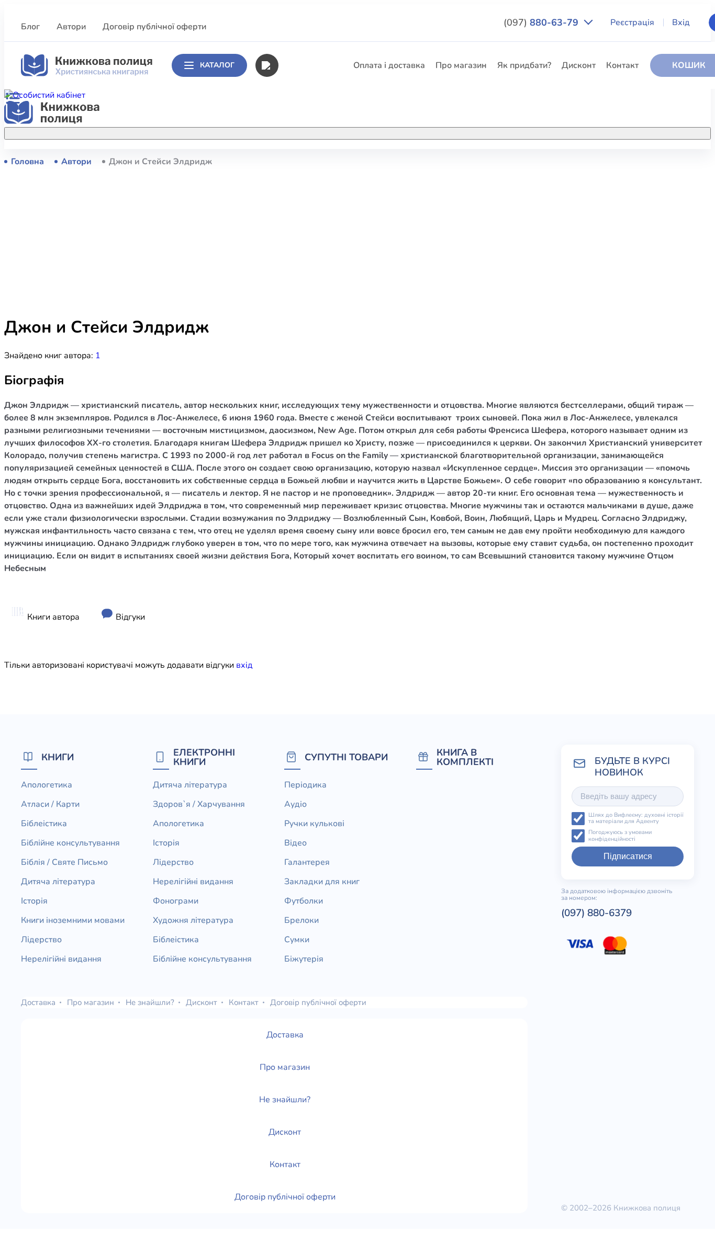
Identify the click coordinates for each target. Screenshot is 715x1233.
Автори (71, 26)
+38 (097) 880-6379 (584, 161)
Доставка (38, 1002)
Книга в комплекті (465, 757)
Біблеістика (300, 200)
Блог (30, 26)
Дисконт (579, 65)
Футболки (303, 901)
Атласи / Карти (307, 180)
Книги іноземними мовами (330, 296)
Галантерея (307, 862)
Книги (57, 757)
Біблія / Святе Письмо (321, 238)
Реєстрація (632, 22)
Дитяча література (314, 258)
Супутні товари (346, 757)
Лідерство (298, 316)
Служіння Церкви (313, 374)
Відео (295, 843)
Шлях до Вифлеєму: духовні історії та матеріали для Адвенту (636, 818)
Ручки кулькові (314, 823)
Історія (291, 277)
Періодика (305, 785)
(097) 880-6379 (596, 913)
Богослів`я (299, 412)
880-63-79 (542, 22)
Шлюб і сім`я (303, 432)
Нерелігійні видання (318, 335)
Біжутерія (303, 959)
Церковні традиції (313, 354)
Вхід (681, 22)
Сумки (296, 939)
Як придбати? (524, 65)
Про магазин (461, 65)
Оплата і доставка (389, 65)
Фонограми (175, 901)
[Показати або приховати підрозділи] (378, 131)
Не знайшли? (150, 1002)
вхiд (244, 665)
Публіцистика (304, 393)
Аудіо (295, 804)
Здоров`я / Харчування (323, 451)
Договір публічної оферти (154, 26)
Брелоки (301, 920)
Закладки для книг (322, 881)
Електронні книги (204, 757)
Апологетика (303, 161)
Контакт (622, 65)
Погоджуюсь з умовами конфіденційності (620, 835)
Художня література (193, 920)
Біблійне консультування (327, 219)
